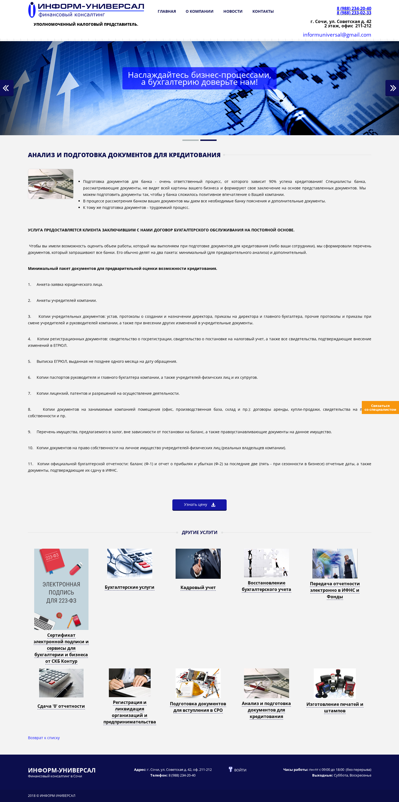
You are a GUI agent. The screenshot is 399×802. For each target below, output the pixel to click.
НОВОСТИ (233, 11)
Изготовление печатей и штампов (334, 707)
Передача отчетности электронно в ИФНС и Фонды (335, 590)
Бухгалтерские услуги (129, 587)
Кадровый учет (198, 587)
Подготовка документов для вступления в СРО (198, 707)
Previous (7, 88)
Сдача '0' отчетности (61, 706)
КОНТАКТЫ (263, 11)
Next (392, 88)
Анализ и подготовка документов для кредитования (266, 709)
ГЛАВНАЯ (167, 11)
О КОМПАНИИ (200, 11)
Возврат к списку (44, 737)
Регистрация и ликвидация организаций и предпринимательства (129, 712)
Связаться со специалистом (380, 407)
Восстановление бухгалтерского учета (266, 586)
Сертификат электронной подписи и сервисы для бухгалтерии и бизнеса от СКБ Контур (61, 648)
